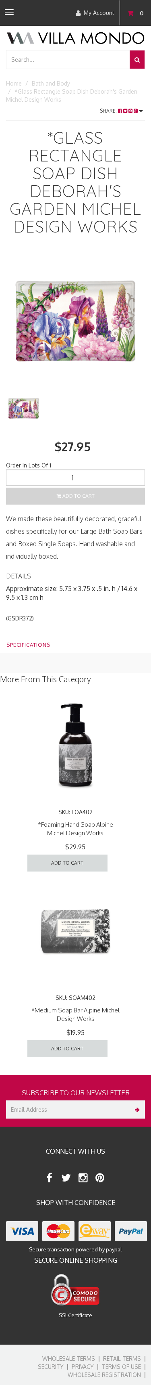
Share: (109, 111)
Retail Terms (122, 1358)
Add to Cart (78, 496)
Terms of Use (121, 1366)
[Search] (137, 59)
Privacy (83, 1366)
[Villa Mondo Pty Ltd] (75, 37)
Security (51, 1366)
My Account (99, 12)
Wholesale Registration (104, 1374)
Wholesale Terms (68, 1358)
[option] (75, 321)
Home (14, 83)
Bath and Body (51, 83)
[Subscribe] (136, 1109)
